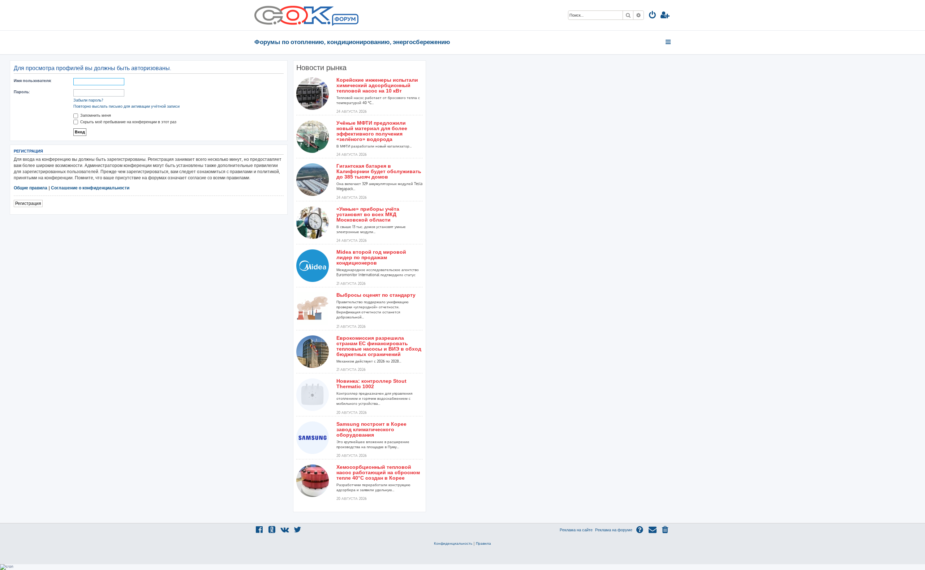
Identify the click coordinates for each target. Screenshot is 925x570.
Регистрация (28, 203)
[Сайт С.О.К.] (306, 15)
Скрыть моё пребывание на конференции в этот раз (127, 121)
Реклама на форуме (613, 529)
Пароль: (22, 91)
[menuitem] (653, 16)
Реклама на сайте (576, 529)
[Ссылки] (668, 41)
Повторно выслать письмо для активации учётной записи (126, 106)
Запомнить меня (95, 115)
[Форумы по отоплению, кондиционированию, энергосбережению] (344, 20)
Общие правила (30, 187)
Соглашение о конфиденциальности (90, 187)
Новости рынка (321, 68)
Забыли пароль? (88, 100)
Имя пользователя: (32, 80)
